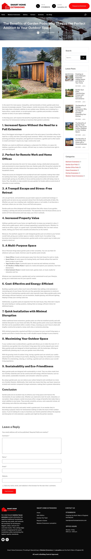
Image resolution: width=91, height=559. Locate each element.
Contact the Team (42, 518)
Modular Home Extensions (74, 176)
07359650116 (45, 7)
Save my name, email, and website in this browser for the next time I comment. (30, 485)
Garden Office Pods (72, 167)
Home (3, 14)
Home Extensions (71, 170)
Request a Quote (42, 520)
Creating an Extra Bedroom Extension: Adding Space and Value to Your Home (80, 78)
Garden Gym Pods (72, 164)
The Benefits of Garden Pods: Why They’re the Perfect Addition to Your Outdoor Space (81, 127)
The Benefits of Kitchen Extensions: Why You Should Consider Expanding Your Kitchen (81, 111)
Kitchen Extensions (72, 173)
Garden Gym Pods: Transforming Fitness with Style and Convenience (80, 94)
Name (4, 457)
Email (4, 466)
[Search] (83, 58)
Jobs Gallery (40, 515)
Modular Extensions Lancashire (46, 523)
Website (4, 476)
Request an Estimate (79, 6)
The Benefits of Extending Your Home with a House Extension (81, 141)
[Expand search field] (86, 14)
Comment (5, 436)
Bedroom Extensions (72, 162)
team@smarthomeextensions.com (76, 520)
